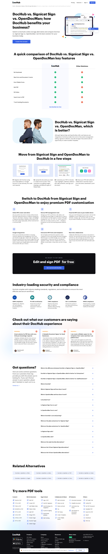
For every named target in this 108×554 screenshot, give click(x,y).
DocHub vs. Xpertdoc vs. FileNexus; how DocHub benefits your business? (23, 473)
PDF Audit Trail (89, 500)
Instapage (57, 548)
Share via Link (60, 503)
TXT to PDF (18, 503)
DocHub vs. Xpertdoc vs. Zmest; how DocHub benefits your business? (44, 478)
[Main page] (16, 3)
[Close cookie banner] (87, 549)
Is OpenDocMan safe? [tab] (47, 436)
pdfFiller (57, 540)
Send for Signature (47, 503)
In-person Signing (47, 510)
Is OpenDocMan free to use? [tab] (49, 410)
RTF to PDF (18, 520)
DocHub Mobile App (59, 539)
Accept (80, 550)
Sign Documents (31, 540)
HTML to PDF (18, 518)
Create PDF (32, 503)
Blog (56, 537)
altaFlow (57, 546)
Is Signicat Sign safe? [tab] (47, 431)
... (70, 550)
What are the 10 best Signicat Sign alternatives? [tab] (55, 447)
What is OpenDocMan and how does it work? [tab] (54, 394)
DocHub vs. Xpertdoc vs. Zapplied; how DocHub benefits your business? (23, 478)
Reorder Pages (32, 520)
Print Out (88, 520)
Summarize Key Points (75, 506)
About (42, 537)
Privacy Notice (44, 540)
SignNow (57, 544)
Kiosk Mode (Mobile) (46, 514)
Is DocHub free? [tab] (45, 399)
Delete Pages (32, 523)
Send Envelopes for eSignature (48, 506)
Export (87, 515)
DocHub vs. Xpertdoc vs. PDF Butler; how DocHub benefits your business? (66, 473)
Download (88, 518)
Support (43, 546)
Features (79, 2)
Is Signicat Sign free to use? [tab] (49, 405)
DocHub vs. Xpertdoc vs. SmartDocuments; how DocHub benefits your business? (87, 473)
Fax (58, 509)
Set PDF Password (90, 506)
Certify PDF (88, 503)
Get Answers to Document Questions (75, 512)
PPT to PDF (18, 512)
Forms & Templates (31, 539)
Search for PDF (89, 512)
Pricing (73, 2)
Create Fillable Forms (60, 518)
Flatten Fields (32, 509)
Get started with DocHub (54, 268)
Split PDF (31, 512)
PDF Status (60, 512)
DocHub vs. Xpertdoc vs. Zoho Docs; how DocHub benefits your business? (87, 478)
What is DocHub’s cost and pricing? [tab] (51, 415)
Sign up (92, 2)
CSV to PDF (18, 515)
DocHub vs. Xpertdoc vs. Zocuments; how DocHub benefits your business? (66, 478)
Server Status (30, 542)
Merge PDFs (32, 515)
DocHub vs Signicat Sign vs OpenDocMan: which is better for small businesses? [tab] (64, 378)
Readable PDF (89, 509)
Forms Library (30, 546)
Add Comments (61, 500)
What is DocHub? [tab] (46, 384)
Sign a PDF (46, 500)
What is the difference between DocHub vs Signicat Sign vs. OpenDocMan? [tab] (63, 368)
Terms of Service (45, 539)
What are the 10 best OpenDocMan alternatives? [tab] (55, 452)
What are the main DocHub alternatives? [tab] (52, 442)
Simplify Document (76, 503)
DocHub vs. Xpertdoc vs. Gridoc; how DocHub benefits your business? (44, 473)
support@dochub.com (88, 534)
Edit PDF (31, 500)
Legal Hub (43, 542)
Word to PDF (18, 500)
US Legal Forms (58, 542)
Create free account (21, 41)
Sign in (86, 2)
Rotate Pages (32, 518)
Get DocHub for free (55, 107)
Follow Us (87, 540)
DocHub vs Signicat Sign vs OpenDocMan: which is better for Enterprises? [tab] (62, 373)
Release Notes (44, 548)
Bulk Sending (46, 518)
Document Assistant (76, 500)
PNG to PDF (18, 506)
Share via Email (61, 506)
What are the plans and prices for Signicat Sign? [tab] (55, 421)
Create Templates (61, 515)
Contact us (15, 385)
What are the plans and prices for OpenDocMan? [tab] (55, 426)
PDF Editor (29, 537)
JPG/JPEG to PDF (19, 509)
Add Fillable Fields (33, 506)
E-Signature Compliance (46, 544)
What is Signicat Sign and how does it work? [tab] (53, 389)
